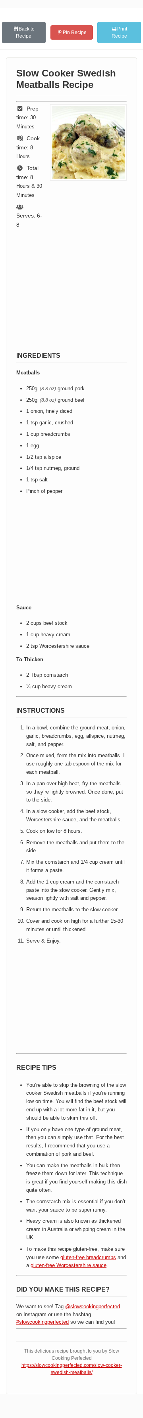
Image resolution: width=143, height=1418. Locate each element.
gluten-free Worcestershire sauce (68, 1265)
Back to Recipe (25, 32)
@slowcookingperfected (92, 1306)
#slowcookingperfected (42, 1322)
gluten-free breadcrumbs (88, 1257)
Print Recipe (120, 32)
